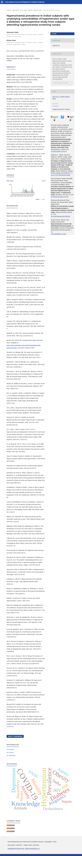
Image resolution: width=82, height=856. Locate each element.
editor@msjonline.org (32, 848)
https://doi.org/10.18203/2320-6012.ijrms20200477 (27, 51)
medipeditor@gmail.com (16, 848)
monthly (37, 199)
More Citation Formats (61, 83)
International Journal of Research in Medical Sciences (24, 2)
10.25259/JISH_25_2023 (58, 234)
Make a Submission (15, 736)
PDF (54, 34)
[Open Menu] (2, 2)
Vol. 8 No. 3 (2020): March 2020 (31, 10)
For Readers (10, 749)
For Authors (10, 752)
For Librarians (11, 755)
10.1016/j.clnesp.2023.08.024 (60, 216)
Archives (15, 10)
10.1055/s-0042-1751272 (59, 151)
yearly (43, 199)
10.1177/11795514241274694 (60, 175)
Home (9, 10)
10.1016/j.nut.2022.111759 (59, 197)
